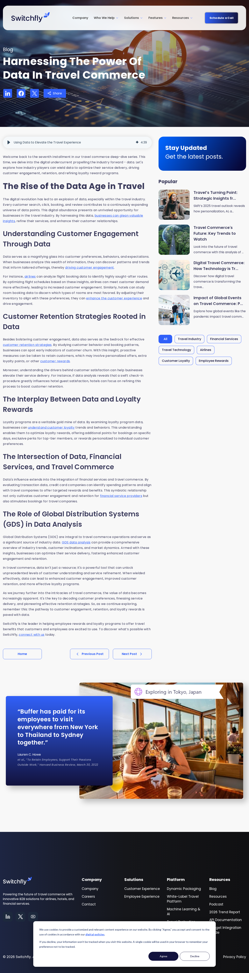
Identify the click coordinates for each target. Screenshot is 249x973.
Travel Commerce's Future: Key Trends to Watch (215, 233)
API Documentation (225, 920)
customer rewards (55, 361)
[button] (9, 142)
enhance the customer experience (114, 298)
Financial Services (224, 339)
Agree (163, 956)
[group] (77, 142)
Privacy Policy (234, 957)
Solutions (131, 18)
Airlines (205, 350)
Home (22, 654)
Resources (180, 18)
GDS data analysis (76, 542)
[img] (137, 142)
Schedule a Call (221, 18)
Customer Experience (142, 888)
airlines (30, 276)
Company (80, 18)
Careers (88, 896)
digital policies (94, 934)
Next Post (129, 654)
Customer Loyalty (176, 361)
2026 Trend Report (224, 912)
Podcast (216, 904)
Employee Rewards (214, 361)
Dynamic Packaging (184, 888)
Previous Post (92, 654)
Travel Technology (176, 350)
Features (155, 18)
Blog (213, 888)
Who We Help (104, 18)
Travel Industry (189, 339)
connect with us (31, 634)
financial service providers (121, 496)
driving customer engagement (89, 267)
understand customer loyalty (51, 427)
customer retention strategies (27, 345)
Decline (194, 956)
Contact (89, 904)
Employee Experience (142, 896)
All (165, 339)
